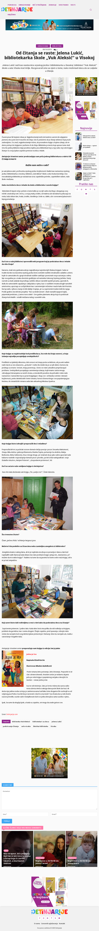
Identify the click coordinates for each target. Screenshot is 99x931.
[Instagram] (81, 189)
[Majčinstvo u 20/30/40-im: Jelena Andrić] (81, 849)
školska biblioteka (40, 726)
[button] (90, 9)
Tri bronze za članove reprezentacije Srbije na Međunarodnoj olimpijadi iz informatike (90, 166)
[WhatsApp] (53, 735)
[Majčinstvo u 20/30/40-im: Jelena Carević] (49, 849)
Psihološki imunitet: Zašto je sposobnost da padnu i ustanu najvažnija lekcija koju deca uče (89, 156)
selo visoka (26, 726)
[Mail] (86, 189)
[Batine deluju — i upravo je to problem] (78, 146)
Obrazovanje (43, 46)
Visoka (53, 726)
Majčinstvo (40, 858)
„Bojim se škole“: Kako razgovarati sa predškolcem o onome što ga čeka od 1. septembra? (89, 176)
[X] (42, 735)
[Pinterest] (47, 735)
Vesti (6, 850)
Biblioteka (56, 46)
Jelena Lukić (56, 721)
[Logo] (1, 9)
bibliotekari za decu (41, 721)
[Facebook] (36, 735)
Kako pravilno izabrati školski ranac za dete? (89, 136)
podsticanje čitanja (11, 726)
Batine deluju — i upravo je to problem (90, 146)
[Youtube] (86, 194)
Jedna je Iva (31, 654)
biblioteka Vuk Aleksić (21, 721)
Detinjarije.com (12, 714)
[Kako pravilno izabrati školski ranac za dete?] (78, 137)
